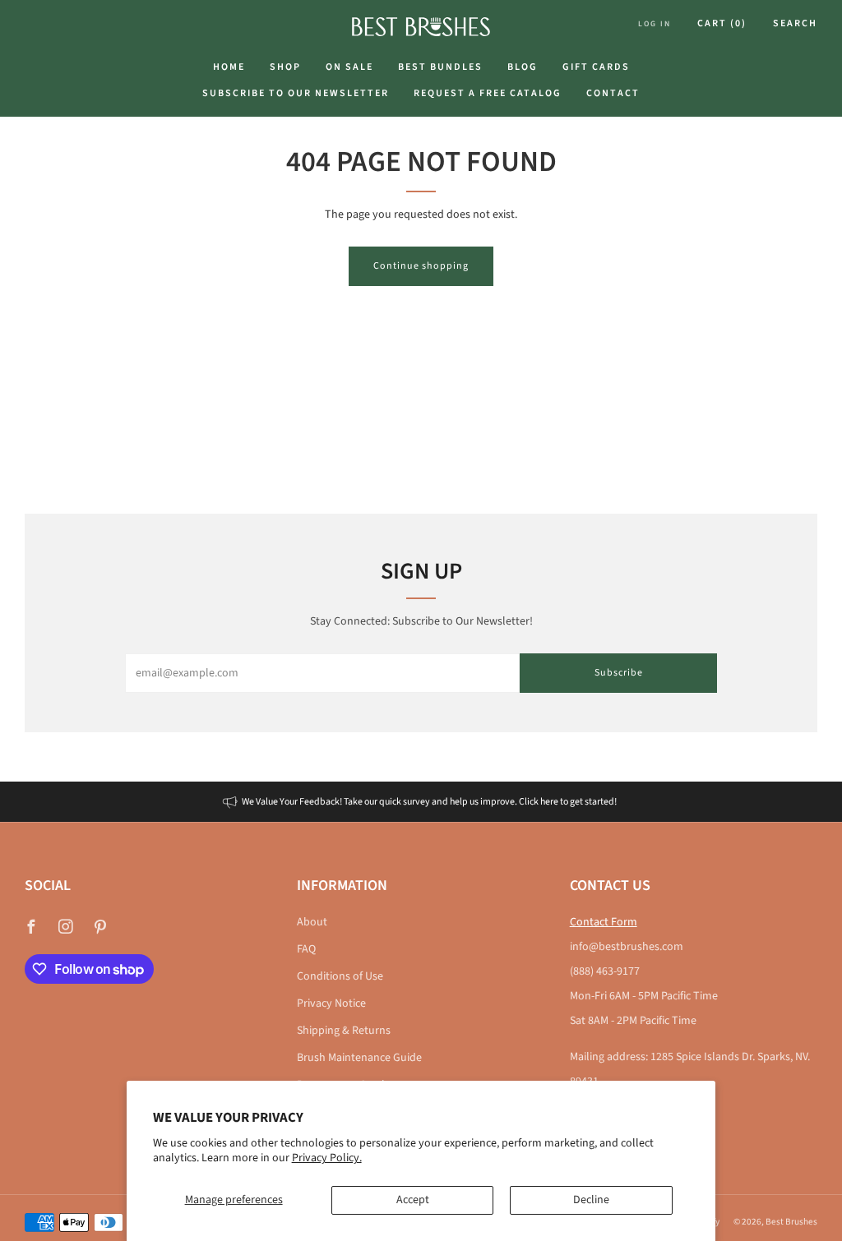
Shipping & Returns (344, 1030)
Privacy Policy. (327, 1158)
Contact (613, 93)
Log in (654, 24)
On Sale (349, 67)
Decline (591, 1200)
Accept (412, 1200)
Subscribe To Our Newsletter (295, 93)
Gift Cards (596, 67)
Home (229, 67)
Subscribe (618, 673)
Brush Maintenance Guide (359, 1058)
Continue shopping (421, 266)
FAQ (306, 949)
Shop (285, 67)
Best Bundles (440, 67)
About (312, 922)
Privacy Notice (331, 1003)
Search (795, 23)
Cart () (722, 23)
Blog (522, 67)
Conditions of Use (340, 976)
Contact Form (603, 922)
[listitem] (421, 802)
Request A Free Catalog (488, 93)
